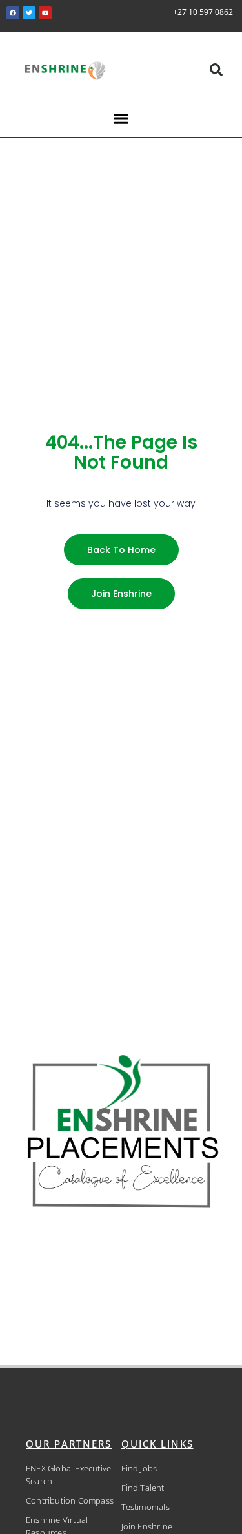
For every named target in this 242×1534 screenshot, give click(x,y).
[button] (216, 70)
